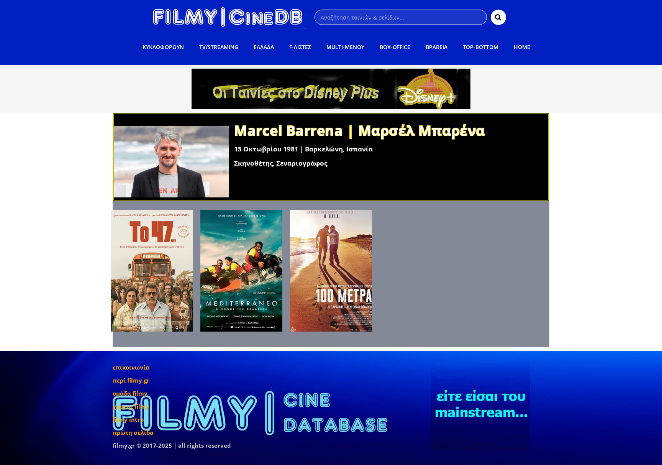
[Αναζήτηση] (498, 17)
